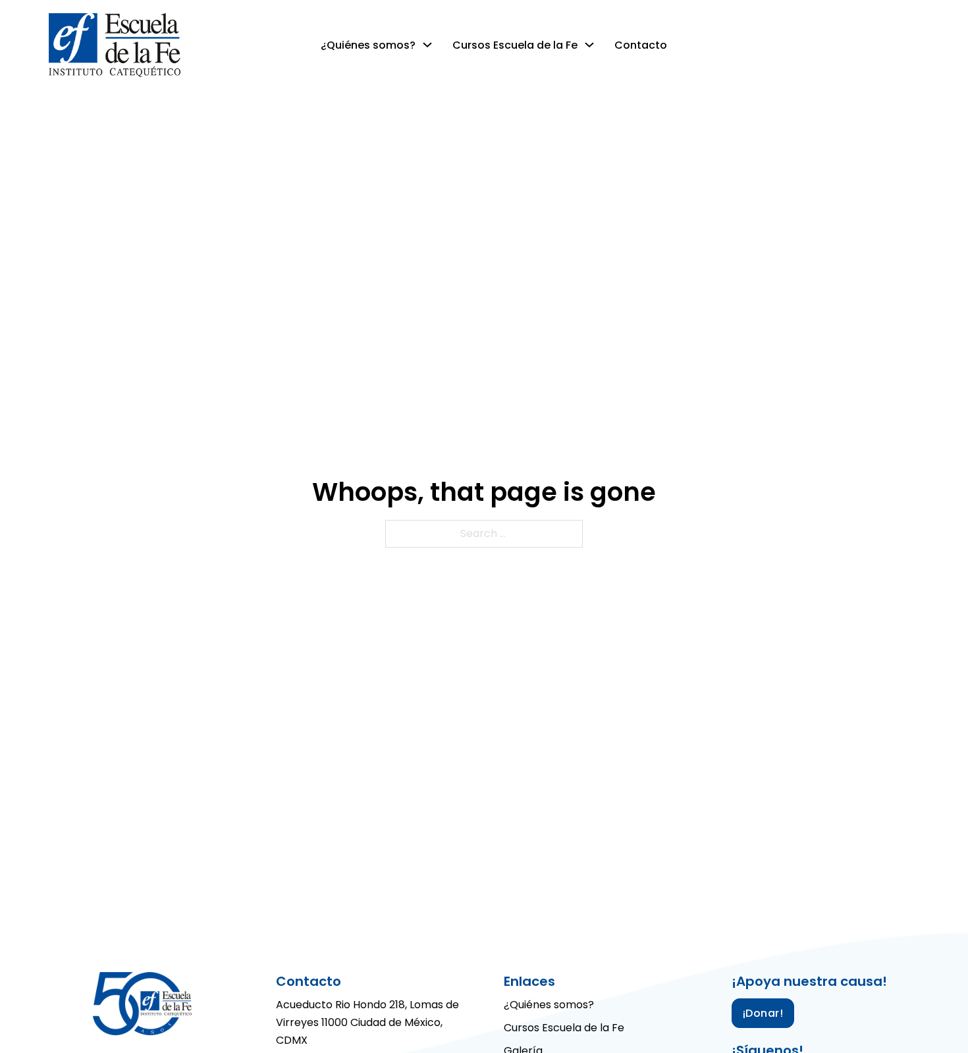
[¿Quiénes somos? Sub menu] (427, 44)
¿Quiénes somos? (368, 45)
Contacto (640, 45)
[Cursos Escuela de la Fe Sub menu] (589, 44)
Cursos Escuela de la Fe (515, 45)
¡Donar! (763, 1013)
